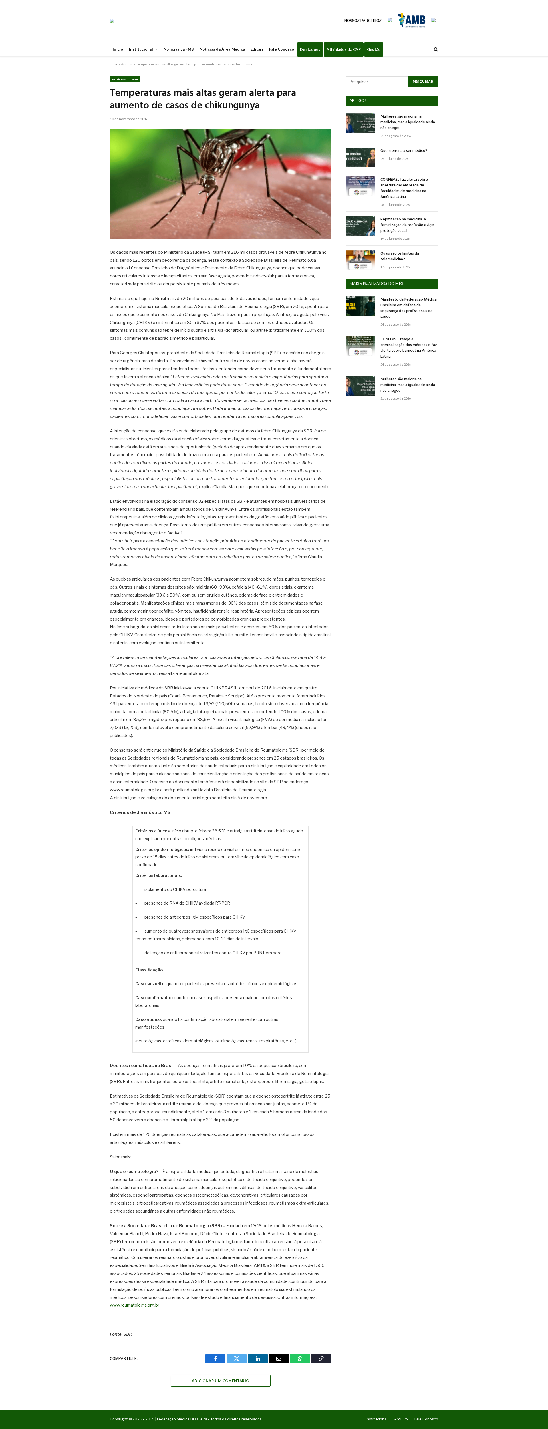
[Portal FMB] (112, 21)
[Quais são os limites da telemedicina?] (360, 260)
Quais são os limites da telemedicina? (399, 256)
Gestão (374, 49)
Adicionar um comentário (220, 1380)
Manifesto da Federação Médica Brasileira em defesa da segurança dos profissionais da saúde (408, 308)
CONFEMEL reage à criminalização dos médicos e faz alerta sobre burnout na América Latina (408, 348)
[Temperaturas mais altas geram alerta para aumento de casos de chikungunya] (220, 184)
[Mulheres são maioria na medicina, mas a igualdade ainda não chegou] (360, 123)
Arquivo (127, 64)
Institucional (141, 49)
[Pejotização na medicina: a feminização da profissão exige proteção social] (360, 226)
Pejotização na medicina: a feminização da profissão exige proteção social (407, 225)
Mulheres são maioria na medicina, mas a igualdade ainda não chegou (407, 122)
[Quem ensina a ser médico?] (360, 157)
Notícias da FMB (179, 49)
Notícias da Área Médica (222, 49)
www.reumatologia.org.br (134, 1305)
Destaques (310, 49)
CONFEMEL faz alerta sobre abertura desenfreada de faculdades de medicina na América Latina (404, 188)
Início (118, 49)
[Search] (435, 49)
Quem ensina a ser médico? (403, 151)
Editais (257, 49)
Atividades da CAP (343, 49)
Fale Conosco (281, 49)
